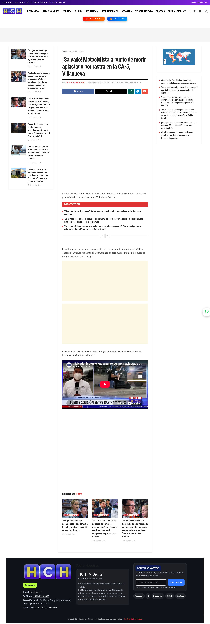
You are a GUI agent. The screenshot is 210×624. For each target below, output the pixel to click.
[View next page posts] (107, 236)
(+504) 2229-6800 (41, 596)
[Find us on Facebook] (190, 11)
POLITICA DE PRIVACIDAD (57, 2)
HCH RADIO (35, 2)
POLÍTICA (67, 11)
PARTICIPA (43, 2)
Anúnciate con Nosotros (45, 607)
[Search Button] (206, 11)
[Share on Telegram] (138, 91)
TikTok (169, 596)
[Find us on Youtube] (200, 11)
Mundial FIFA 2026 (177, 11)
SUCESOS (160, 11)
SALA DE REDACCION (74, 83)
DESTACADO (33, 11)
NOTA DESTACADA (76, 52)
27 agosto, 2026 (69, 534)
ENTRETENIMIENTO (144, 11)
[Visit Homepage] (12, 11)
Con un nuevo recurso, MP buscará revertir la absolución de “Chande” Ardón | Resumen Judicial (39, 152)
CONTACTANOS (7, 2)
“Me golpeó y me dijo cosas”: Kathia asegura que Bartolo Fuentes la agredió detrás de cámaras (38, 56)
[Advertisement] (105, 34)
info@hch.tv (35, 592)
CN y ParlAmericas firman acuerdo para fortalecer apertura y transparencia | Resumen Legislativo (177, 135)
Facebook (139, 596)
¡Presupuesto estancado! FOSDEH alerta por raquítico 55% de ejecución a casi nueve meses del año (179, 125)
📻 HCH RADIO (117, 19)
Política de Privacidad (133, 619)
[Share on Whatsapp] (131, 91)
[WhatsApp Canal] (207, 312)
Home (64, 52)
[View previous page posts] (102, 236)
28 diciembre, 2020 (95, 83)
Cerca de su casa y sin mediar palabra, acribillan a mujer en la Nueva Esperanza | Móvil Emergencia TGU (39, 130)
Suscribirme (176, 582)
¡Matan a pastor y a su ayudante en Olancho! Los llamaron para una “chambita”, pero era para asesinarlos (38, 175)
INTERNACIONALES (109, 11)
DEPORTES (127, 11)
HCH (16, 2)
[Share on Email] (145, 91)
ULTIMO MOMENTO (50, 11)
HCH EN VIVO (24, 2)
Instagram (157, 596)
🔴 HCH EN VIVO (94, 19)
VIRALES (79, 11)
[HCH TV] (47, 571)
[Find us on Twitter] (194, 11)
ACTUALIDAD (92, 11)
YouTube (180, 596)
